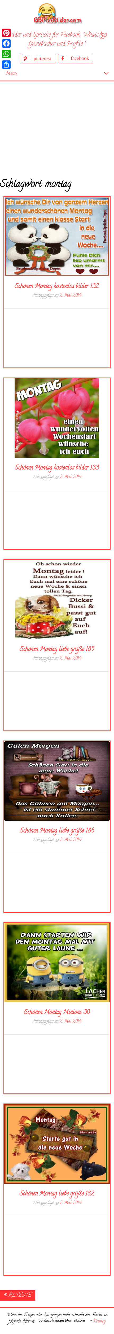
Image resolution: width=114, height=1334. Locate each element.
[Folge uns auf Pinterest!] (39, 62)
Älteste (19, 1295)
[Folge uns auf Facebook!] (75, 62)
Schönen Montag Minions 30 (57, 1012)
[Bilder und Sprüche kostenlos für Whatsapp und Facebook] (57, 13)
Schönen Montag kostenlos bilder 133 (57, 468)
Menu (11, 74)
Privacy (99, 1321)
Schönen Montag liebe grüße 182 (57, 1194)
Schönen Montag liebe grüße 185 (57, 649)
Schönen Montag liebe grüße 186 (57, 831)
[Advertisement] (57, 126)
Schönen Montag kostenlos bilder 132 (57, 286)
